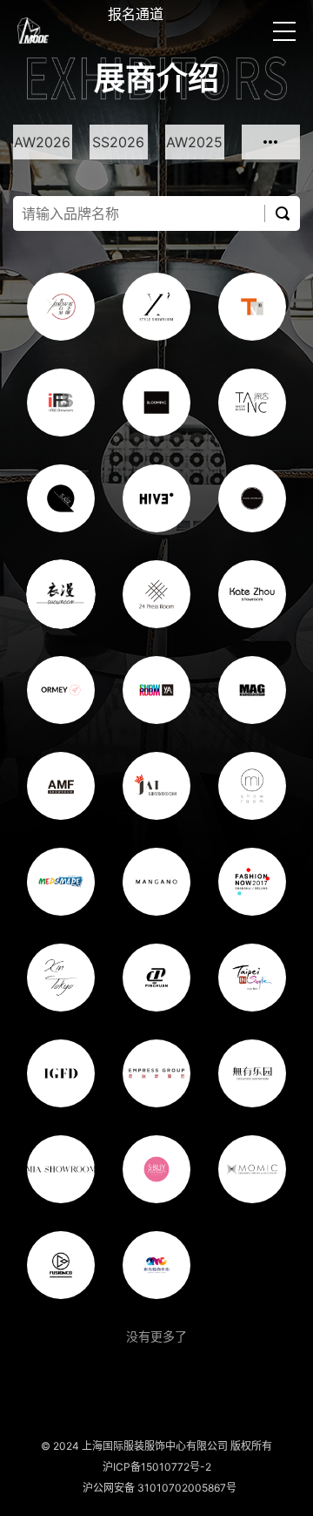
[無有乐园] (252, 1073)
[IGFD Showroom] (61, 1073)
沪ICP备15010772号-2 (157, 1466)
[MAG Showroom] (252, 690)
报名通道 (135, 14)
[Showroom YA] (156, 690)
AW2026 (42, 142)
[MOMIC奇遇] (252, 1169)
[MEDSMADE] (61, 882)
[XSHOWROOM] (61, 307)
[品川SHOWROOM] (156, 977)
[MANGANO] (156, 882)
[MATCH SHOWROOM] (252, 498)
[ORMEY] (61, 690)
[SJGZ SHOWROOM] (61, 498)
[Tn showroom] (252, 307)
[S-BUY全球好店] (156, 1169)
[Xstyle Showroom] (156, 307)
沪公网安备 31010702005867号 (156, 1487)
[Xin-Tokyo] (61, 977)
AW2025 (194, 142)
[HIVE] (156, 498)
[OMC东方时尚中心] (156, 1265)
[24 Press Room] (156, 594)
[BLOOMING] (156, 402)
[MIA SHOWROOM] (61, 1169)
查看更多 (271, 142)
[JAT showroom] (156, 786)
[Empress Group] (156, 1073)
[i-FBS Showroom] (61, 402)
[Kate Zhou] (252, 594)
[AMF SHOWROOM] (61, 786)
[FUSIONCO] (61, 1265)
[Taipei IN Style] (252, 977)
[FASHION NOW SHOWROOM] (252, 882)
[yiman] (61, 594)
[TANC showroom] (252, 402)
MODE (33, 30)
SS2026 (118, 142)
